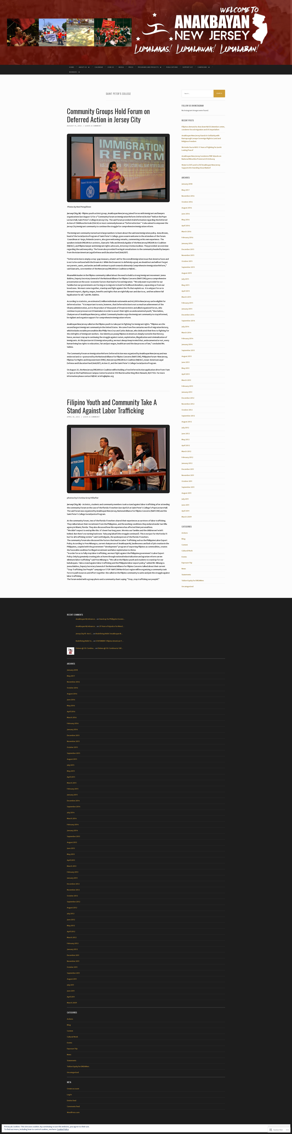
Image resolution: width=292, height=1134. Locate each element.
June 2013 (185, 362)
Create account (73, 1089)
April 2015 (186, 291)
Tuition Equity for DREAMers (193, 580)
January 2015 (187, 309)
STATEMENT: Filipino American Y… (109, 641)
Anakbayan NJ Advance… (86, 619)
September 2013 (188, 350)
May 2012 (185, 439)
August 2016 (187, 208)
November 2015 (188, 255)
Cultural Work (187, 551)
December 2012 (188, 398)
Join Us (111, 67)
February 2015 (187, 303)
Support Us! (187, 67)
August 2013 (187, 356)
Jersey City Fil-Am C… (84, 634)
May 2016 (186, 220)
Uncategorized (187, 586)
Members (73, 72)
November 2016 (188, 196)
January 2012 (187, 463)
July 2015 (185, 279)
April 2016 (186, 226)
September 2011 (188, 487)
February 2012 (187, 457)
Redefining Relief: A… (84, 641)
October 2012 (187, 410)
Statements (186, 575)
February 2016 (187, 237)
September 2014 (188, 321)
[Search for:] (203, 93)
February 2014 (187, 338)
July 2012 (185, 428)
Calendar (99, 67)
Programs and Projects (148, 67)
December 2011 (188, 469)
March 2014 (186, 332)
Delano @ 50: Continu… (85, 648)
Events (184, 557)
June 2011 (185, 505)
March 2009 (187, 517)
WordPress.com (73, 1112)
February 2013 (187, 386)
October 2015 (187, 261)
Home (71, 67)
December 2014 (188, 315)
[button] (111, 191)
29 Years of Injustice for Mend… (111, 626)
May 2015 (185, 285)
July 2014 (185, 327)
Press (131, 67)
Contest (185, 545)
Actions (185, 533)
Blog (183, 539)
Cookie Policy (63, 1129)
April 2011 (185, 511)
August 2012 (187, 422)
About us (83, 67)
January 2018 (187, 184)
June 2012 (186, 434)
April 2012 (186, 445)
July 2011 (185, 499)
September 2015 (188, 267)
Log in (69, 1095)
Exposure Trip (187, 563)
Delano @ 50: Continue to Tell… (110, 648)
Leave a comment (93, 126)
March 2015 (186, 297)
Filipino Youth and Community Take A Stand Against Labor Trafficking (112, 406)
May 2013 (185, 368)
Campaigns (202, 67)
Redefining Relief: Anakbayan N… (109, 634)
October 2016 (187, 202)
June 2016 (186, 214)
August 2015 (187, 273)
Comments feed (73, 1106)
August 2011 (186, 493)
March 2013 (186, 380)
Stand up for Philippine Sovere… (112, 619)
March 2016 (186, 231)
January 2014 (187, 344)
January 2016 (187, 243)
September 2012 (188, 416)
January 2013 (187, 392)
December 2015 (188, 249)
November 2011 (188, 475)
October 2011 (187, 481)
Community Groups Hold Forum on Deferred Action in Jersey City (108, 115)
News (184, 569)
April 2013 (186, 374)
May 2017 (185, 190)
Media (121, 67)
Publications (172, 67)
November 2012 (188, 404)
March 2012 (186, 451)
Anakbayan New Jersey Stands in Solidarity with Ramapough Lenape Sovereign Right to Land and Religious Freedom (201, 138)
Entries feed (71, 1100)
